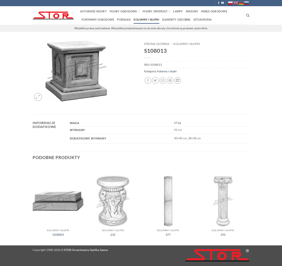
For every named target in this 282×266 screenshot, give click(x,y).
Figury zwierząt (155, 11)
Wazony (192, 11)
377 (168, 234)
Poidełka (124, 19)
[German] (241, 2)
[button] (38, 97)
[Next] (248, 205)
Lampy (178, 11)
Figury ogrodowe (123, 11)
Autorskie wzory (93, 11)
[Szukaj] (247, 15)
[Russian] (246, 2)
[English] (236, 2)
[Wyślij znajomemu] (162, 80)
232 (112, 234)
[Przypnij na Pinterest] (170, 80)
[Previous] (33, 205)
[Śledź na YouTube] (222, 3)
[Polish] (230, 2)
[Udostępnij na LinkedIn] (177, 80)
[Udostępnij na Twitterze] (155, 80)
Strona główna (156, 44)
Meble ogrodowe (214, 11)
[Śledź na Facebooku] (218, 3)
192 (222, 234)
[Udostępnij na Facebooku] (148, 80)
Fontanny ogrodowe (98, 19)
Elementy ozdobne (176, 19)
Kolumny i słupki (146, 19)
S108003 (58, 234)
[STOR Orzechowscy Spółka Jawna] (53, 16)
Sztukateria (202, 19)
